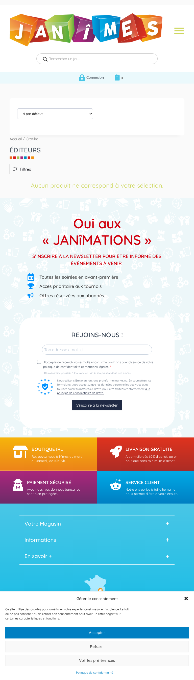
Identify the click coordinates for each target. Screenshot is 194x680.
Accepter (97, 632)
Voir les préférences (97, 660)
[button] (186, 598)
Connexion (95, 77)
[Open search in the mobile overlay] (97, 59)
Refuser (97, 646)
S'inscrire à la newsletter (97, 405)
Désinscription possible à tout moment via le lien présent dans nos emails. (87, 373)
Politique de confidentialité (94, 672)
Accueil (16, 138)
